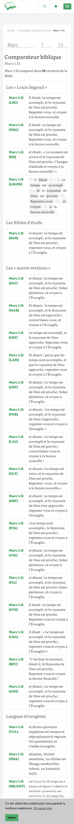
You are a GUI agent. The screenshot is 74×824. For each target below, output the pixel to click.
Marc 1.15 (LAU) (16, 439)
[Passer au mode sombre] (56, 6)
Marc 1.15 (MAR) (16, 308)
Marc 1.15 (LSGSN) (16, 181)
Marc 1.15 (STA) (16, 525)
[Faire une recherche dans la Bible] (44, 6)
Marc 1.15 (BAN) (16, 235)
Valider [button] (12, 817)
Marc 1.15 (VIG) (16, 552)
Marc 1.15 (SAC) (16, 280)
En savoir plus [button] (43, 808)
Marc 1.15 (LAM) (16, 357)
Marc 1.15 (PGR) (16, 412)
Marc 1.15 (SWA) (16, 756)
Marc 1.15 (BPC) (16, 661)
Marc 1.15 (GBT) (16, 384)
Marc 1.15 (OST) (16, 335)
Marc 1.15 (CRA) (16, 634)
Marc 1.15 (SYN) (16, 607)
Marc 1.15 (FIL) (16, 580)
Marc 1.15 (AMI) (16, 688)
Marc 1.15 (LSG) (16, 100)
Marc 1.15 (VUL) (16, 729)
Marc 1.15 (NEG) (16, 127)
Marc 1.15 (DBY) (16, 498)
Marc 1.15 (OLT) (16, 471)
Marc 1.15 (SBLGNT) (17, 783)
